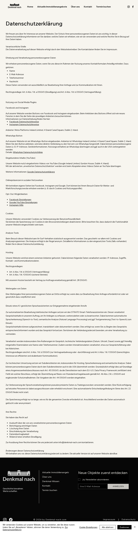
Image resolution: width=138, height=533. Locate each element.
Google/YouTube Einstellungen (23, 202)
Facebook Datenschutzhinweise (24, 121)
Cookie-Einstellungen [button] (88, 527)
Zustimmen (124, 527)
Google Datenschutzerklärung (41, 172)
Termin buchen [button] (49, 490)
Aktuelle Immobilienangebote (54, 472)
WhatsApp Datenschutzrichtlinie (28, 152)
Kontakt (46, 485)
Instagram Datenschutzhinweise (24, 124)
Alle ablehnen (107, 527)
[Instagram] (5, 519)
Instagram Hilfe (16, 205)
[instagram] (128, 6)
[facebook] (132, 6)
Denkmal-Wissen (50, 481)
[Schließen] (134, 527)
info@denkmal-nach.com (69, 442)
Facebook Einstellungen (20, 199)
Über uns (46, 476)
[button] (103, 7)
